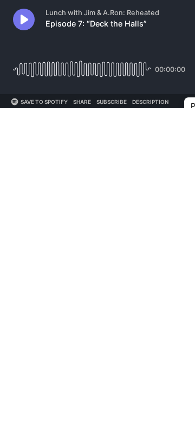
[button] (24, 19)
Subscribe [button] (111, 101)
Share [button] (82, 101)
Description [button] (150, 101)
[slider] (82, 65)
